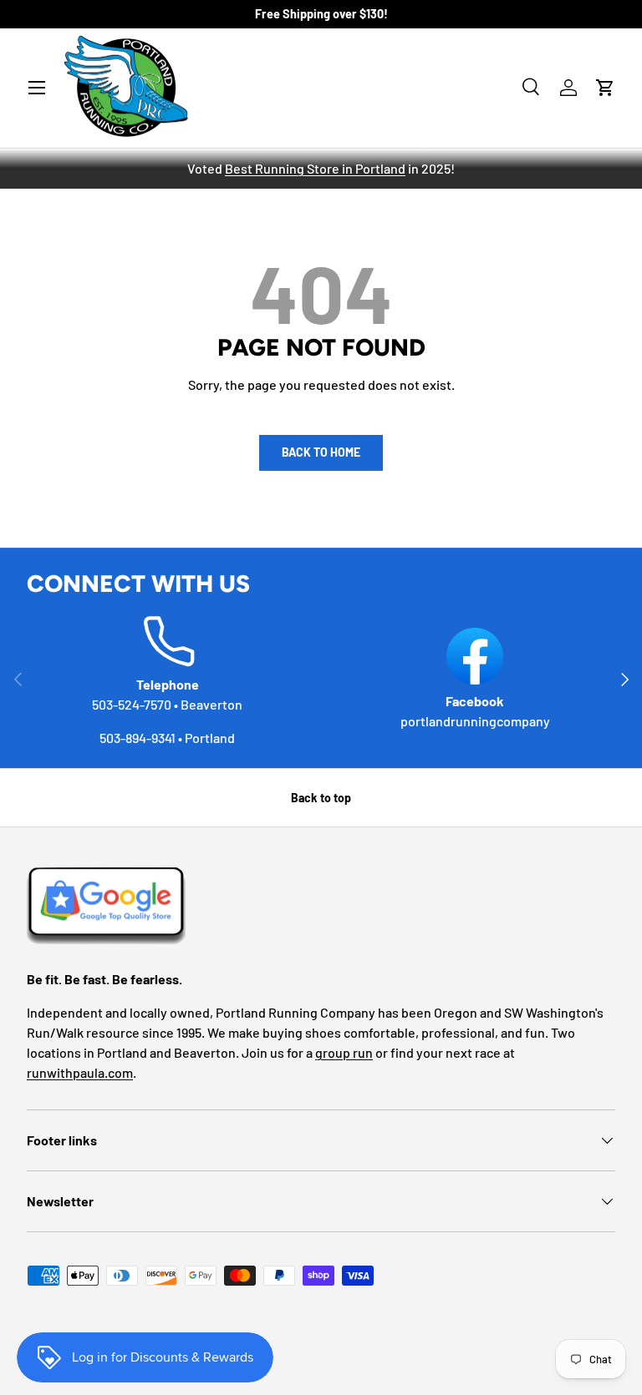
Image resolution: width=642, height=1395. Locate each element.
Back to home (321, 452)
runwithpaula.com (80, 1072)
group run (344, 1052)
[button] (605, 87)
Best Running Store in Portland (315, 168)
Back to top (321, 798)
